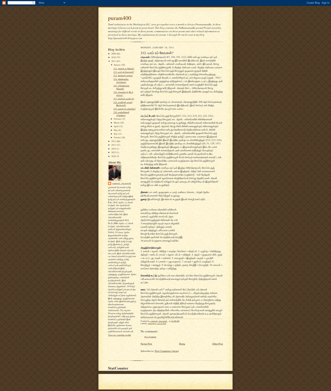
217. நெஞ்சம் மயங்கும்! (123, 98)
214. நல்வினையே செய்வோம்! (121, 81)
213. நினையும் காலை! (123, 75)
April (116, 126)
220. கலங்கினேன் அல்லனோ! (121, 114)
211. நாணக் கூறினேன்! (123, 68)
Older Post (217, 343)
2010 (113, 57)
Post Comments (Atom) (167, 351)
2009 (113, 53)
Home (182, 343)
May (116, 130)
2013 (113, 144)
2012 (113, 141)
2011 (113, 61)
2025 (113, 152)
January (117, 64)
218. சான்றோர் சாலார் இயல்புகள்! (123, 104)
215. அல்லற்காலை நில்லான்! (121, 87)
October (117, 137)
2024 (113, 148)
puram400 (119, 17)
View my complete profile (119, 335)
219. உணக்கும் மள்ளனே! (124, 108)
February (118, 118)
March (117, 122)
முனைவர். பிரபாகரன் (121, 183)
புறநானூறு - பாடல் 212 (157, 323)
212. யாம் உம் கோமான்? (123, 72)
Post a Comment (150, 337)
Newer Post (146, 343)
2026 (113, 156)
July (116, 133)
